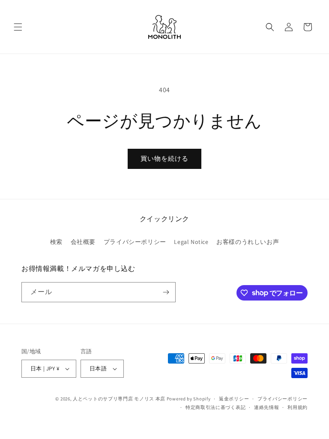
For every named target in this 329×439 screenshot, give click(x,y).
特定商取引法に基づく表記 (215, 407)
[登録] (165, 292)
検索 (56, 242)
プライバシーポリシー (135, 242)
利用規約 (297, 407)
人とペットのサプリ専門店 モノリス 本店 (119, 399)
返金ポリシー (234, 399)
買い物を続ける (164, 158)
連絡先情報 (266, 407)
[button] (18, 27)
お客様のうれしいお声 (247, 242)
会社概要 (83, 242)
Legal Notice (191, 242)
